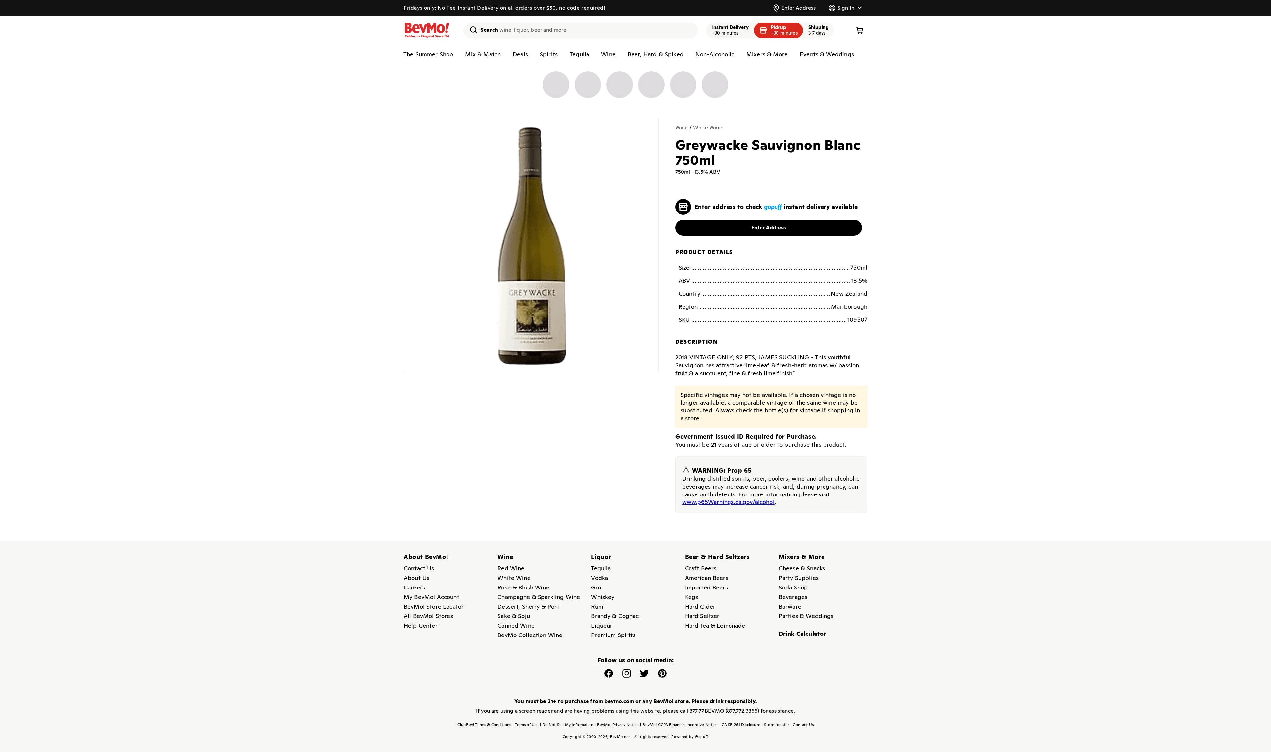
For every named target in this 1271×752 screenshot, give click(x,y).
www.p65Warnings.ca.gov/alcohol (728, 502)
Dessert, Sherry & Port (528, 606)
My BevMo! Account (431, 597)
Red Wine (510, 568)
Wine (608, 54)
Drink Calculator (802, 633)
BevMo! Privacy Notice (617, 724)
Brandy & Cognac (614, 616)
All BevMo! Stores (428, 616)
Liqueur (601, 625)
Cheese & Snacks (802, 568)
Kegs (691, 597)
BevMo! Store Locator (434, 606)
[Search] (471, 30)
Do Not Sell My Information (566, 724)
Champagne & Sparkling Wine (538, 597)
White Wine (707, 127)
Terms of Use (525, 724)
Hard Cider (700, 606)
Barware (790, 606)
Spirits (549, 54)
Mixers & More (767, 54)
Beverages (793, 597)
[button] (845, 8)
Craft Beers (701, 568)
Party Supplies (799, 578)
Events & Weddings (827, 54)
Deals (520, 54)
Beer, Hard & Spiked (655, 54)
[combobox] (581, 30)
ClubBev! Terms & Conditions (484, 724)
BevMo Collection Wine (529, 635)
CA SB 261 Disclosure (739, 724)
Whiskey (602, 597)
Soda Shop (793, 587)
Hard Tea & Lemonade (715, 625)
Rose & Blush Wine (523, 587)
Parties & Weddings (806, 616)
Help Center (421, 625)
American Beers (706, 578)
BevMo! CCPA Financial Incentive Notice (679, 724)
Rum (597, 606)
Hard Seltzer (702, 616)
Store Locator (775, 724)
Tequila (579, 54)
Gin (596, 587)
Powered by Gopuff (689, 736)
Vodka (599, 578)
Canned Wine (516, 625)
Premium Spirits (613, 635)
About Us (416, 578)
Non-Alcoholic (714, 54)
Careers (414, 587)
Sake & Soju (513, 616)
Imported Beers (706, 587)
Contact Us (419, 568)
